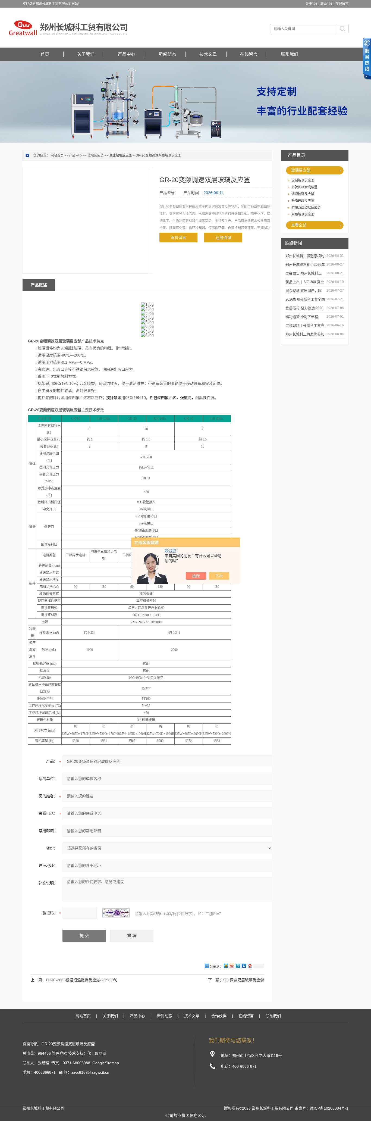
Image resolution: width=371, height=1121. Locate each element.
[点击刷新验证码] (116, 912)
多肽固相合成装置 (304, 187)
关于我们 (86, 54)
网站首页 (57, 155)
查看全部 (298, 225)
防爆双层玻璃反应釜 (306, 208)
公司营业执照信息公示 (185, 1115)
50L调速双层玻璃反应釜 (243, 980)
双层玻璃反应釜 (302, 214)
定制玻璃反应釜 (302, 180)
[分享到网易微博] (250, 965)
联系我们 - (327, 4)
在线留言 (341, 4)
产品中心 (126, 54)
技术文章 (208, 54)
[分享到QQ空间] (226, 965)
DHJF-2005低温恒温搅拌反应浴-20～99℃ (82, 980)
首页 (44, 54)
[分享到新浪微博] (232, 965)
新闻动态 (167, 54)
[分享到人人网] (244, 965)
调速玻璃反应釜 (302, 194)
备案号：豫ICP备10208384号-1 (321, 1108)
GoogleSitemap (105, 1063)
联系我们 (289, 54)
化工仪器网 (96, 1053)
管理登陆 (59, 1053)
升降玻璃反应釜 (302, 201)
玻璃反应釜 (300, 170)
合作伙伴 (219, 1016)
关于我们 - (313, 4)
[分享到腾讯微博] (238, 965)
